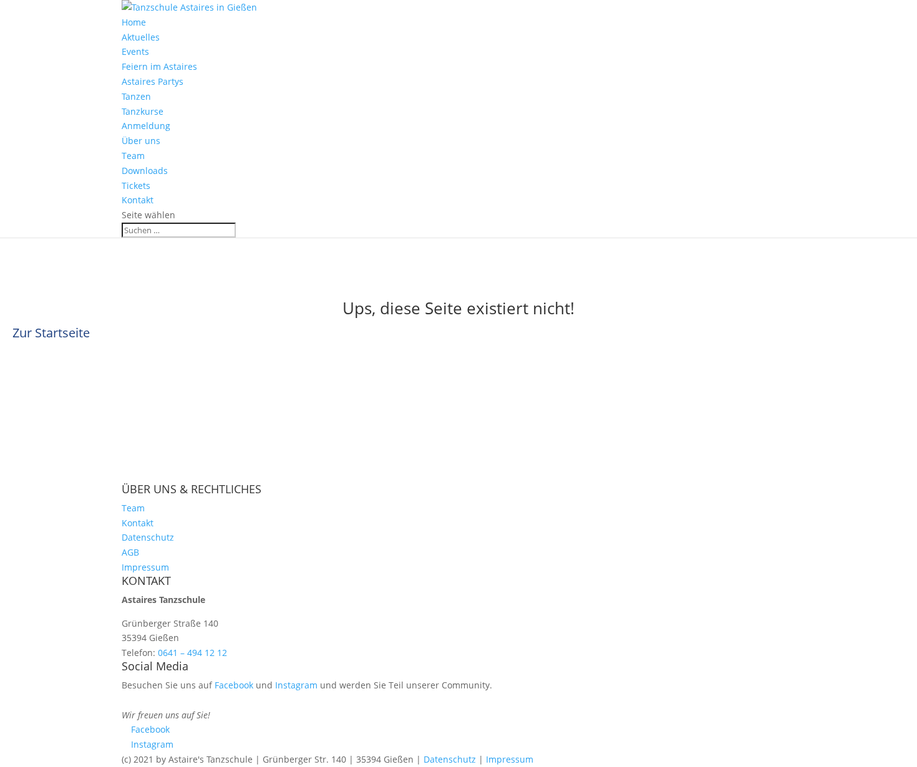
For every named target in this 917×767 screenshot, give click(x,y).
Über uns (141, 141)
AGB (130, 552)
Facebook (234, 685)
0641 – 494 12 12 (192, 652)
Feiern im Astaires (159, 66)
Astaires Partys (152, 81)
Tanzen (136, 96)
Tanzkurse (142, 111)
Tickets (136, 185)
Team (133, 156)
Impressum (145, 567)
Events (135, 51)
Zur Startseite (51, 332)
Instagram (296, 685)
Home (134, 22)
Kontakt (137, 200)
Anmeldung (146, 126)
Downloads (145, 170)
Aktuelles (141, 37)
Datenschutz (148, 537)
